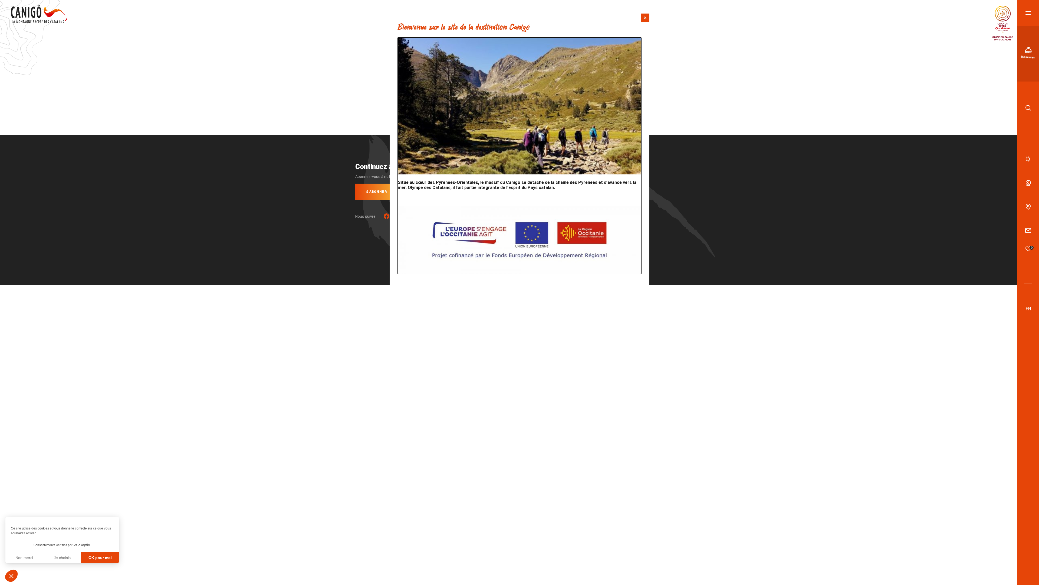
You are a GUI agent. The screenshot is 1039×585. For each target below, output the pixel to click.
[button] (11, 575)
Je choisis (62, 557)
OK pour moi (100, 557)
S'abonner (376, 192)
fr (1028, 308)
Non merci (24, 557)
